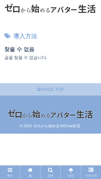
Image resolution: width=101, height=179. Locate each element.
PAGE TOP (52, 89)
